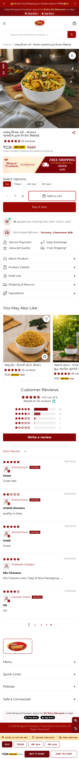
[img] (11, 462)
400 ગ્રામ (35, 744)
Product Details (19, 267)
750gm (20, 744)
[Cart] (74, 23)
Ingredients (16, 293)
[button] (12, 141)
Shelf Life (14, 276)
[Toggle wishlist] (46, 318)
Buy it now (39, 207)
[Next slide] (71, 348)
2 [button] (35, 625)
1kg (7, 744)
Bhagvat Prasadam (28, 726)
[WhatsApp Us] (75, 720)
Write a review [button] (39, 437)
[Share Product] (73, 132)
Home (7, 44)
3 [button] (41, 625)
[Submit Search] (71, 34)
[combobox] (35, 34)
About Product (18, 258)
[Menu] (4, 23)
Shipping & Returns (21, 284)
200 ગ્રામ (52, 744)
